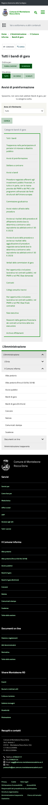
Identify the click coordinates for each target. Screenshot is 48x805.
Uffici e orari (6, 507)
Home (4, 34)
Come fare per (6, 493)
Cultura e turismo (8, 696)
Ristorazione (6, 717)
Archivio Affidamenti (15, 332)
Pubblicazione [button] (10, 66)
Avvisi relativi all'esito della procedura (17, 210)
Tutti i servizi (6, 529)
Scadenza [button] (26, 66)
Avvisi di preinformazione (17, 158)
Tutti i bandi (11, 138)
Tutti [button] (6, 76)
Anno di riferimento (12, 106)
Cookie (13, 781)
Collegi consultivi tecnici (16, 289)
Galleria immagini (8, 703)
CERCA (21, 46)
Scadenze (9, 432)
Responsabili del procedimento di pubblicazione (19, 788)
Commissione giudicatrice (17, 201)
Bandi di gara (18, 37)
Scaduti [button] (29, 76)
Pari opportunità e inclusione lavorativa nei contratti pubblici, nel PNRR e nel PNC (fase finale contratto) (21, 301)
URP (3, 514)
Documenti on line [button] (12, 439)
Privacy (4, 781)
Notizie (8, 418)
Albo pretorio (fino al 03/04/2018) (20, 382)
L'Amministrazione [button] (11, 354)
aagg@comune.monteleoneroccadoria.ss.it (27, 762)
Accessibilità (31, 785)
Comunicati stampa (13, 425)
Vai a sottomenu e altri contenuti (25, 25)
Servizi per (5, 486)
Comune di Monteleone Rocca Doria (19, 13)
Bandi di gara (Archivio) (15, 403)
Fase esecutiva (12, 312)
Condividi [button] (10, 46)
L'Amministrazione (18, 34)
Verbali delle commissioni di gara (19, 262)
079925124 (13, 759)
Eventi (3, 682)
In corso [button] (17, 76)
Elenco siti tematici (34, 795)
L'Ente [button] (7, 361)
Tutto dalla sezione (8, 615)
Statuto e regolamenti (9, 638)
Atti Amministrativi (8, 645)
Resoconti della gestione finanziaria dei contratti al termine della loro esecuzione (21, 322)
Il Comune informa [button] (12, 368)
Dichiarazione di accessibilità (11, 785)
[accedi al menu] (43, 12)
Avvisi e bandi (12, 172)
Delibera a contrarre (14, 165)
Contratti (10, 282)
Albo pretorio (10, 375)
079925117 (17, 757)
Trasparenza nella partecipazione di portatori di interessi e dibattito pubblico (21, 148)
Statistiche (5, 798)
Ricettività (5, 710)
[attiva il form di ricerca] (35, 13)
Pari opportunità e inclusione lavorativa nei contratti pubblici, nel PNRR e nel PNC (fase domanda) (21, 272)
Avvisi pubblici (11, 389)
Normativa (5, 652)
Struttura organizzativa (9, 791)
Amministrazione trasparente (17, 446)
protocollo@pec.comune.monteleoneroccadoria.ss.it (22, 767)
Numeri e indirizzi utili (9, 689)
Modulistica (5, 500)
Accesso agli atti (7, 521)
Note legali (24, 781)
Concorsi (9, 410)
